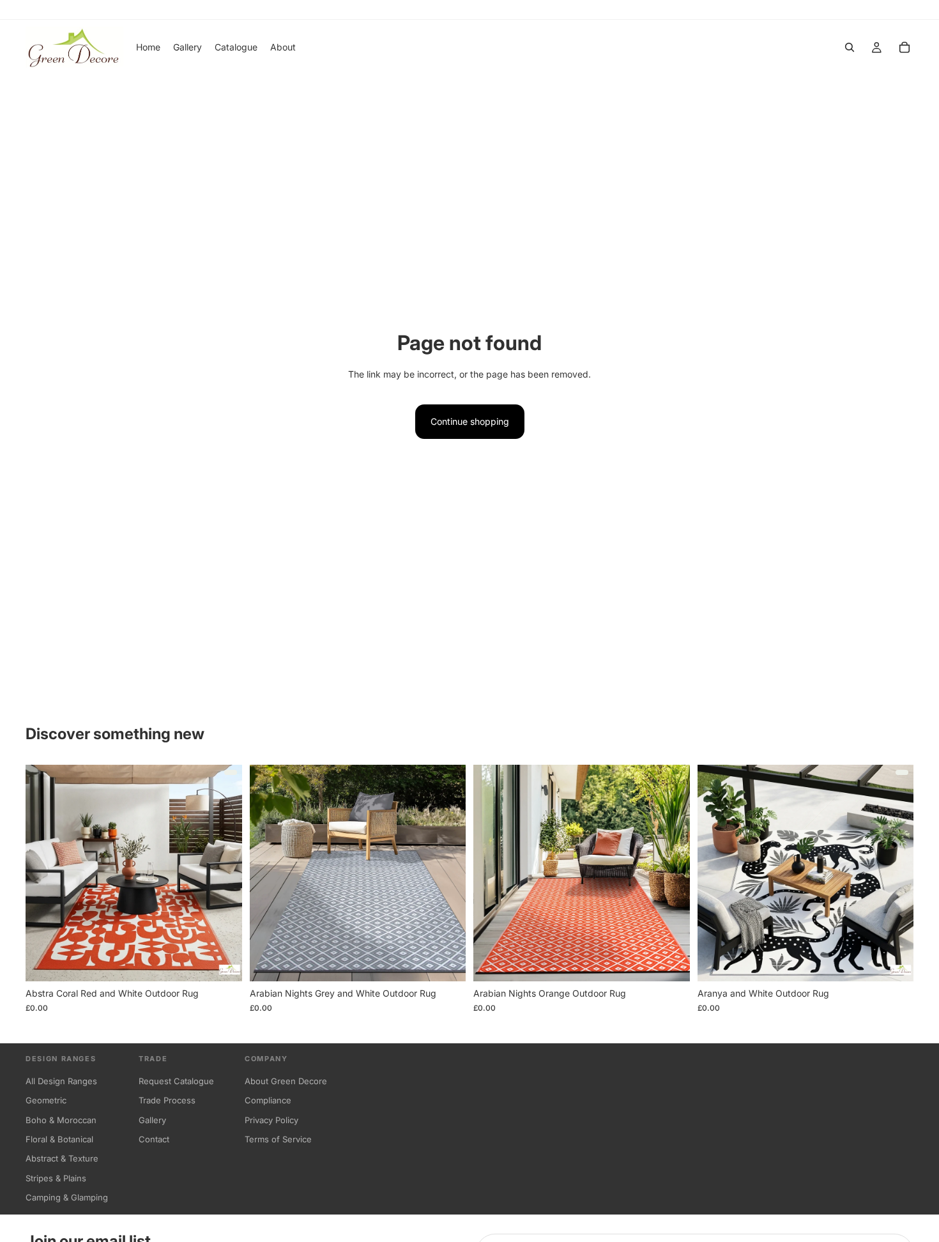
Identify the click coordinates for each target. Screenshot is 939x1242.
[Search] (850, 47)
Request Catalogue (176, 1081)
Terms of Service (278, 1139)
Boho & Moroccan (61, 1120)
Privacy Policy (271, 1120)
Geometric (46, 1100)
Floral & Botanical (59, 1139)
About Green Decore (286, 1081)
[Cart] (904, 47)
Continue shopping (470, 421)
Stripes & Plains (56, 1178)
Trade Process (167, 1100)
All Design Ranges (61, 1081)
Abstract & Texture (62, 1158)
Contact (154, 1139)
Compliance (268, 1100)
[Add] (445, 962)
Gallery (152, 1120)
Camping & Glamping (67, 1197)
